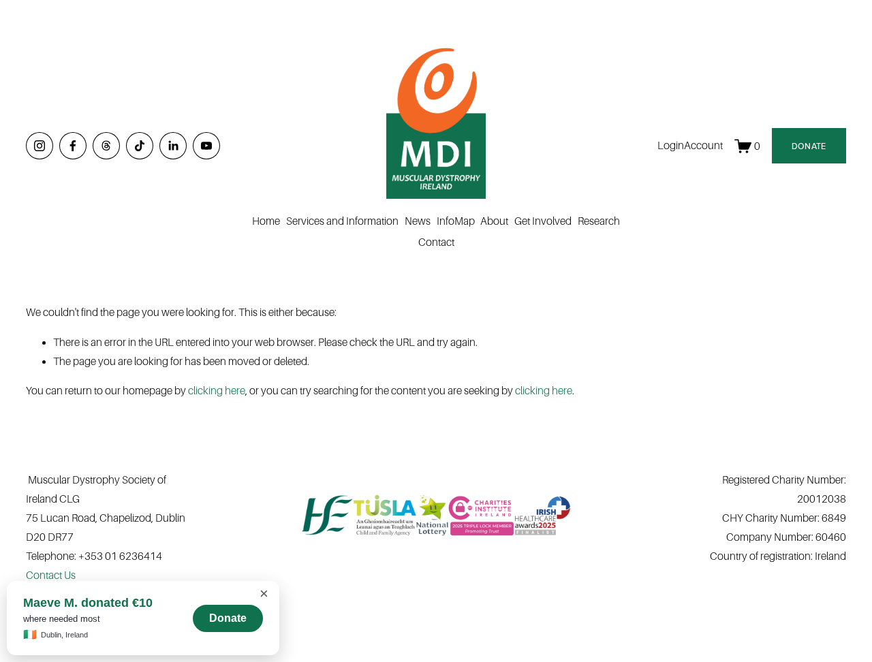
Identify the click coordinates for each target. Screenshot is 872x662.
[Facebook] (73, 145)
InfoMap (456, 221)
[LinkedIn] (173, 145)
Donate (228, 618)
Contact (436, 242)
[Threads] (106, 145)
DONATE (809, 146)
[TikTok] (139, 145)
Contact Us (51, 575)
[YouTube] (206, 145)
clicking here (216, 390)
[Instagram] (39, 145)
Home (266, 221)
